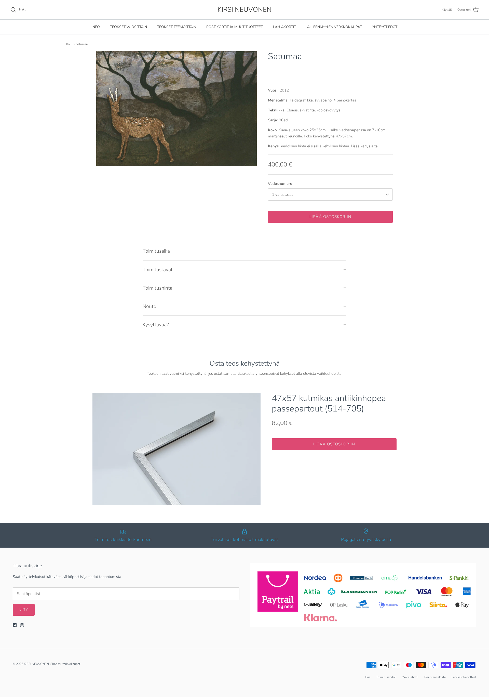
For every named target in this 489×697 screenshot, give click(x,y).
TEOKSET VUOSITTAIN (128, 26)
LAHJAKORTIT (284, 26)
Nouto (149, 306)
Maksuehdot (410, 677)
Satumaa (82, 44)
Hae (367, 677)
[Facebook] (15, 625)
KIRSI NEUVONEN (36, 664)
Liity (23, 609)
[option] (176, 108)
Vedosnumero (280, 183)
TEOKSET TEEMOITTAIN (176, 26)
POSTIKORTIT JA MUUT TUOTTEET (234, 26)
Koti (69, 44)
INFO (96, 26)
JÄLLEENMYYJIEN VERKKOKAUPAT (334, 26)
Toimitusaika (156, 251)
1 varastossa (282, 194)
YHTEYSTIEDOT (384, 26)
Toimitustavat (158, 269)
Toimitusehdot (386, 677)
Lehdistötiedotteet (464, 677)
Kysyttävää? (156, 324)
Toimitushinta (157, 288)
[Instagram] (22, 625)
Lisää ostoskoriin (330, 216)
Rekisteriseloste (435, 677)
